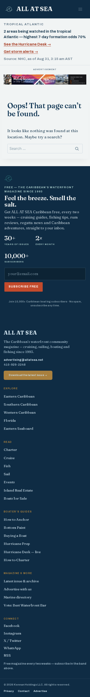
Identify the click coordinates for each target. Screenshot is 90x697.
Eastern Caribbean (19, 396)
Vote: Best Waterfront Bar (25, 605)
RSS (7, 655)
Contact (24, 691)
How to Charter (17, 560)
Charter (10, 449)
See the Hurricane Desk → (27, 44)
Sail (7, 474)
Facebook (12, 625)
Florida (10, 420)
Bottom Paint (14, 527)
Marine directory (18, 597)
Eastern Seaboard (18, 428)
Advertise (40, 691)
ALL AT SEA (20, 332)
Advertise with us (18, 589)
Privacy (9, 691)
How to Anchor (16, 519)
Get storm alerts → (21, 52)
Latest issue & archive (21, 581)
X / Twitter (12, 640)
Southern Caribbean (21, 404)
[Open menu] (80, 9)
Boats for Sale (15, 498)
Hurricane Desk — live (22, 552)
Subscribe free (24, 286)
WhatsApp (12, 648)
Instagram (12, 633)
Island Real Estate (18, 490)
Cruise (9, 458)
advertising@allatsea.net (23, 359)
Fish (7, 466)
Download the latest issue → (28, 375)
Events (9, 482)
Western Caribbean (20, 412)
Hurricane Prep (17, 543)
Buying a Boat (15, 535)
